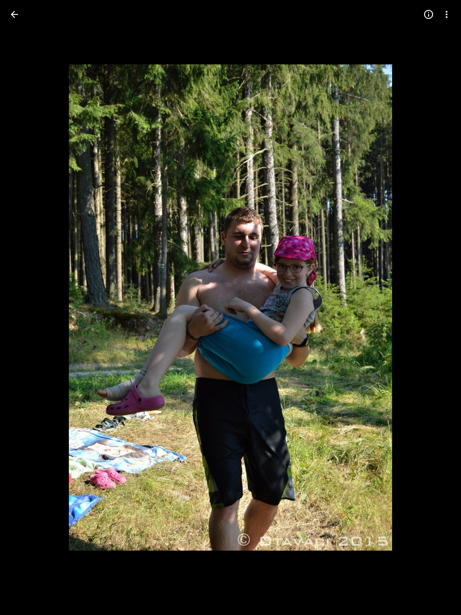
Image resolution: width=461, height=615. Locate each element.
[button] (25, 307)
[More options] (447, 14)
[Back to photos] (14, 14)
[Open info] (429, 14)
